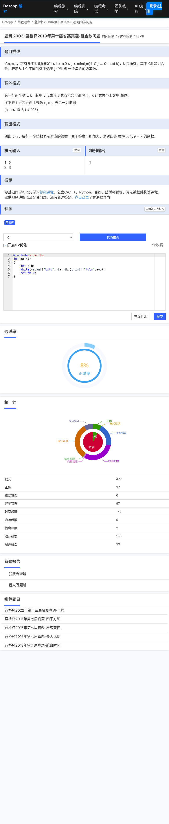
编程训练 (81, 8)
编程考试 (101, 8)
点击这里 (82, 197)
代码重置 (113, 237)
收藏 (159, 245)
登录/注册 (154, 8)
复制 (77, 150)
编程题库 (24, 22)
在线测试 (140, 316)
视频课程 (47, 192)
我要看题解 (17, 574)
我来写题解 (17, 585)
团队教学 (122, 8)
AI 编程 (140, 8)
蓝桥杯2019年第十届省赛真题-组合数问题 (63, 22)
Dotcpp (7, 22)
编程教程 (61, 8)
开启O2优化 (17, 245)
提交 (160, 316)
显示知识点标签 (155, 209)
